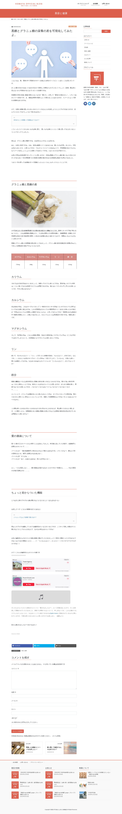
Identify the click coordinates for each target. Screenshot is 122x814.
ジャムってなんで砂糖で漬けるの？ (25, 517)
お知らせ (86, 39)
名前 (13, 692)
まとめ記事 (87, 58)
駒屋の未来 (91, 782)
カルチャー (87, 55)
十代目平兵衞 (91, 792)
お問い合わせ (24, 762)
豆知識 (86, 47)
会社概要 (15, 762)
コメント (15, 668)
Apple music (54, 613)
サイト (13, 709)
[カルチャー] (70, 745)
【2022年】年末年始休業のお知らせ (30, 772)
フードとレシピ (88, 43)
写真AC (18, 633)
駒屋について (88, 62)
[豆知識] (18, 745)
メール (14, 701)
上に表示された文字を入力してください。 (25, 722)
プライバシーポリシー (36, 762)
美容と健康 (72, 26)
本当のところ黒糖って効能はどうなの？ (26, 120)
